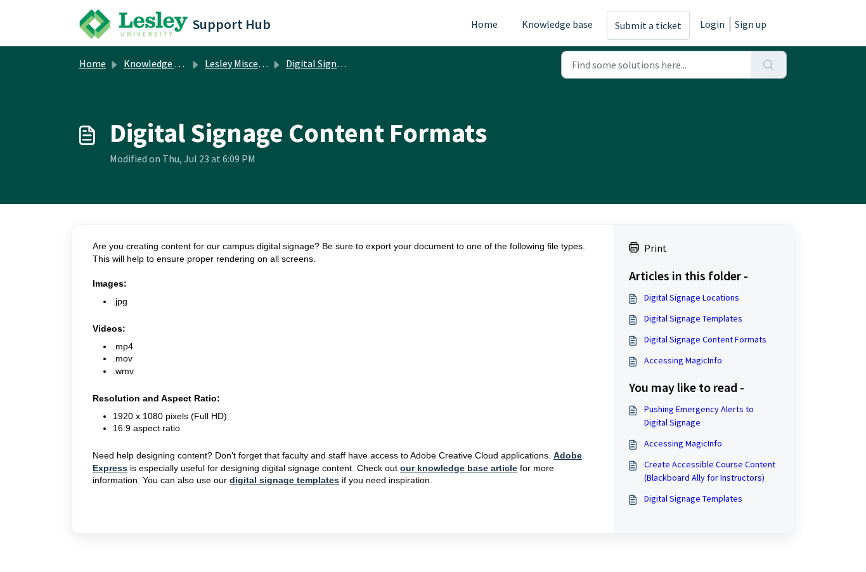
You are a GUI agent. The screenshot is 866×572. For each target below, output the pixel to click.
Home (484, 24)
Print (655, 248)
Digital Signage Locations (691, 297)
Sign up (750, 24)
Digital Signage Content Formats (705, 339)
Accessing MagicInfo (683, 360)
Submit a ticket (648, 25)
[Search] (769, 65)
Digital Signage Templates (693, 318)
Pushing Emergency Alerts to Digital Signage (699, 415)
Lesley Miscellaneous (250, 63)
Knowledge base (557, 24)
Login (712, 24)
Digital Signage (319, 63)
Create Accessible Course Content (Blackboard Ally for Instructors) (709, 470)
